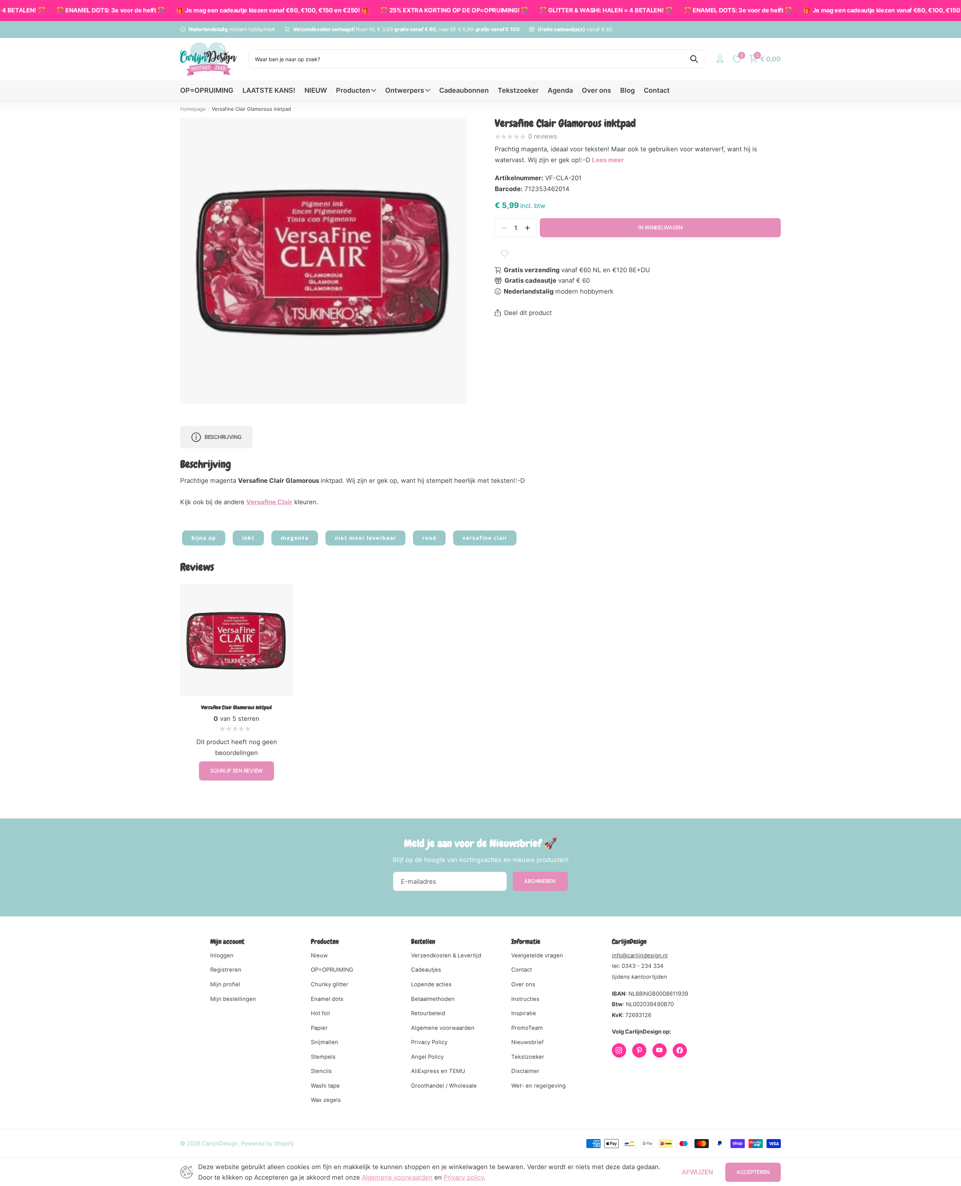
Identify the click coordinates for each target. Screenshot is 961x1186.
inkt (248, 537)
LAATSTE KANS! (269, 90)
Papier (319, 1028)
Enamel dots (327, 999)
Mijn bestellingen (233, 999)
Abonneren (540, 881)
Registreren (225, 969)
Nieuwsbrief (527, 1042)
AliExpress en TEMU (438, 1071)
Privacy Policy (429, 1042)
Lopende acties (431, 984)
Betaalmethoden (433, 999)
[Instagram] (619, 1050)
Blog (627, 90)
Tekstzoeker (518, 90)
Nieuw (319, 955)
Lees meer (608, 160)
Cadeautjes (426, 969)
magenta (295, 537)
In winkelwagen (660, 227)
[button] (527, 227)
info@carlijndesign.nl (640, 955)
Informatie (525, 941)
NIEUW (315, 90)
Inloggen (221, 955)
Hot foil (320, 1013)
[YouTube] (659, 1050)
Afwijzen (697, 1172)
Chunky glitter (329, 984)
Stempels (323, 1056)
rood (429, 537)
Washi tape (325, 1085)
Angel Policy (427, 1056)
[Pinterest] (639, 1050)
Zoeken (694, 59)
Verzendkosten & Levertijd (446, 955)
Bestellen (423, 941)
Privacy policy (464, 1177)
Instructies (525, 999)
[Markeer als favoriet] (504, 253)
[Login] (719, 59)
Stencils (321, 1071)
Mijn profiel (225, 984)
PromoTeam (527, 1028)
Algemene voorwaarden (442, 1028)
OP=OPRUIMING (206, 90)
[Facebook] (680, 1050)
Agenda (560, 90)
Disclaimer (525, 1071)
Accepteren (753, 1172)
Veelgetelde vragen (537, 955)
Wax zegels (326, 1100)
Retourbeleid (428, 1013)
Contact (657, 90)
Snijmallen (324, 1042)
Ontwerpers (404, 90)
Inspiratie (523, 1013)
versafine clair (484, 537)
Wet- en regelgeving (538, 1085)
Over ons (596, 90)
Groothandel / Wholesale (444, 1085)
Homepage (193, 109)
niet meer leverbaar (365, 537)
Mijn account (227, 941)
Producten (353, 90)
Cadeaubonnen (464, 90)
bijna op (203, 537)
